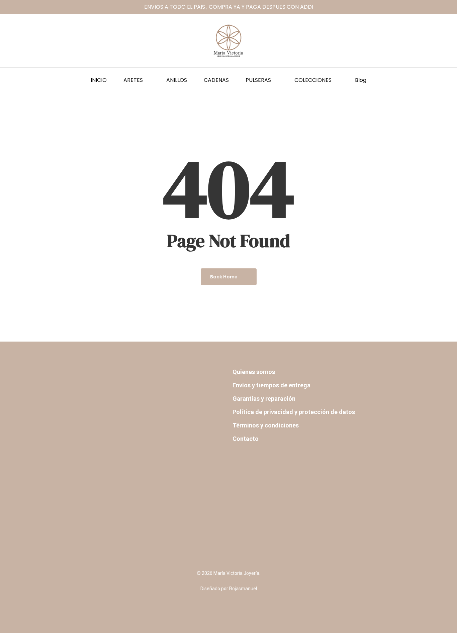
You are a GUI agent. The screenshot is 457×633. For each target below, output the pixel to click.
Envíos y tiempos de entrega (271, 385)
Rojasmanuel (243, 588)
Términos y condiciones (266, 425)
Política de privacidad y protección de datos (294, 411)
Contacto (246, 438)
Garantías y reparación (264, 398)
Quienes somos (254, 371)
